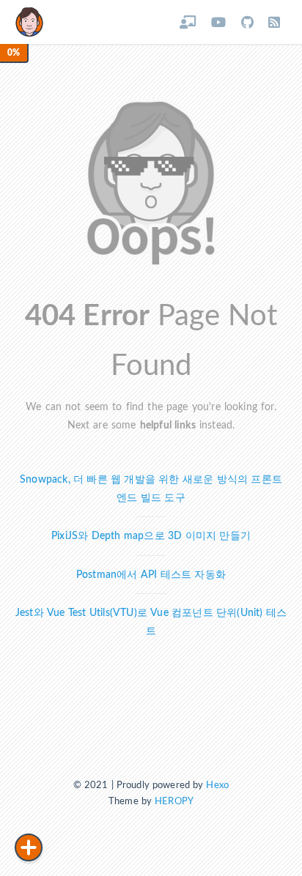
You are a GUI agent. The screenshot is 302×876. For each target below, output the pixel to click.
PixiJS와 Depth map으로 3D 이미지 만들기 (151, 535)
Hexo (217, 785)
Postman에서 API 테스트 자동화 (151, 574)
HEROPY (174, 801)
